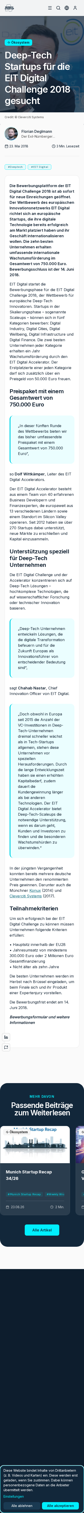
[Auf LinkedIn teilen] (6, 1037)
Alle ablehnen (21, 1506)
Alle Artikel (42, 1230)
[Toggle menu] (50, 8)
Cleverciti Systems (26, 896)
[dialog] (42, 1489)
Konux (35, 890)
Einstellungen (14, 1496)
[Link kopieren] (6, 1047)
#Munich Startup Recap (24, 1194)
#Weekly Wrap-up (59, 1194)
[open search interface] (58, 8)
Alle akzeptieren (60, 1506)
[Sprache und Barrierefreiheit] (67, 8)
